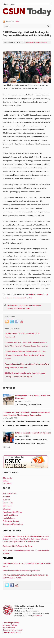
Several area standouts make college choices (21, 571)
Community (22, 405)
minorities (23, 305)
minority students (34, 305)
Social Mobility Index (22, 308)
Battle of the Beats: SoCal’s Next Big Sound (33, 433)
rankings (10, 308)
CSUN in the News (12, 531)
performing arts (38, 443)
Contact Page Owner (11, 623)
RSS (17, 21)
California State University (12, 630)
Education (30, 42)
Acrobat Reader (9, 628)
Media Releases (42, 422)
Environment (30, 422)
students (6, 447)
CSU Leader (7, 478)
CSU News (7, 483)
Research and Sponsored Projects (34, 425)
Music (45, 440)
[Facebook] (17, 322)
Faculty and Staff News (12, 512)
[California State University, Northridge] (27, 15)
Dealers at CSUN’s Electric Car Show (18, 546)
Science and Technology (13, 524)
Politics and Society (11, 425)
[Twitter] (12, 322)
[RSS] (7, 322)
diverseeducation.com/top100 (19, 298)
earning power (12, 305)
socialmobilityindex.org (38, 294)
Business (6, 500)
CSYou (5, 481)
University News (40, 42)
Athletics (6, 497)
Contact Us (37, 616)
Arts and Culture (24, 440)
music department (23, 443)
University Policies (10, 625)
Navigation (45, 15)
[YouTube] (21, 322)
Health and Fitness (10, 515)
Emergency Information (12, 632)
